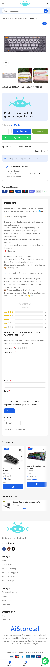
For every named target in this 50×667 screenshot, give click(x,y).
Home (5, 18)
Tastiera (33, 18)
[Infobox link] (25, 635)
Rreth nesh (6, 620)
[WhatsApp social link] (47, 151)
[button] (25, 137)
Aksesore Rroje (8, 581)
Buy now (40, 131)
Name (7, 380)
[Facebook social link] (41, 151)
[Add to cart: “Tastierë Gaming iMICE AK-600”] (37, 484)
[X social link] (44, 151)
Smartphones (7, 560)
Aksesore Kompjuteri (19, 18)
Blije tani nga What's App (16, 137)
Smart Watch (7, 600)
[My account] (47, 3)
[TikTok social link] (13, 549)
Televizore (6, 604)
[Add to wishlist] (20, 450)
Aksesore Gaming (9, 568)
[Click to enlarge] (6, 62)
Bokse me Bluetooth (10, 592)
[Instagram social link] (9, 549)
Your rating (9, 348)
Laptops (5, 596)
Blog (3, 616)
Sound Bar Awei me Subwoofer (26, 502)
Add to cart (22, 131)
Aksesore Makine (8, 577)
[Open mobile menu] (3, 3)
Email (7, 390)
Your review (10, 352)
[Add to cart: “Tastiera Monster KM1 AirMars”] (13, 486)
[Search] (46, 11)
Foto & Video (7, 564)
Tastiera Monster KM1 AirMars (12, 470)
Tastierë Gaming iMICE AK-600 (36, 467)
